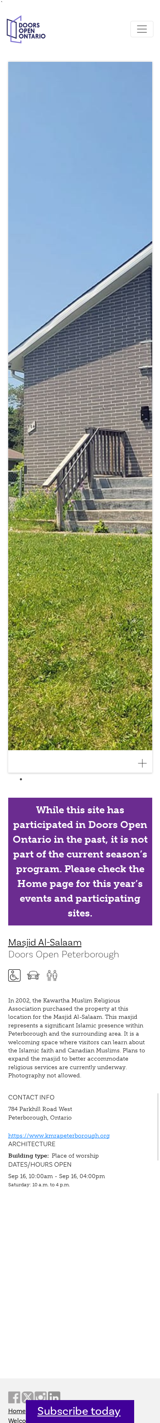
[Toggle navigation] (141, 29)
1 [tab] (21, 779)
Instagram (40, 1397)
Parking (33, 975)
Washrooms (52, 975)
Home (17, 1411)
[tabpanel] (80, 418)
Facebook (14, 1397)
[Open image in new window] (145, 763)
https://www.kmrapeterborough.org (59, 1135)
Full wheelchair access (14, 975)
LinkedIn (54, 1397)
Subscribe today (79, 1411)
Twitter (27, 1397)
